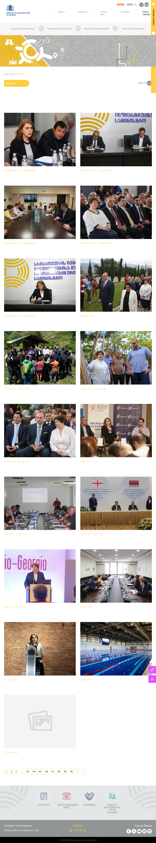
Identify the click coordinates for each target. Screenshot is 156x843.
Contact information (18, 826)
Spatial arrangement (133, 29)
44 (34, 771)
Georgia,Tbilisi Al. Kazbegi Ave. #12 (21, 830)
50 (71, 771)
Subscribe (121, 4)
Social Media (143, 826)
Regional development (59, 29)
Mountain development (96, 29)
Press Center (146, 13)
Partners (89, 805)
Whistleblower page (66, 806)
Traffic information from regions (112, 809)
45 (40, 771)
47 (52, 771)
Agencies (83, 12)
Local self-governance (22, 29)
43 (27, 771)
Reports (43, 805)
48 (59, 771)
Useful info (104, 13)
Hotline (78, 826)
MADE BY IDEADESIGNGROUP (86, 840)
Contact (130, 4)
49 (65, 771)
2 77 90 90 (79, 830)
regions (125, 12)
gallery (10, 83)
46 (46, 771)
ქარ (146, 5)
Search (142, 82)
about (61, 12)
